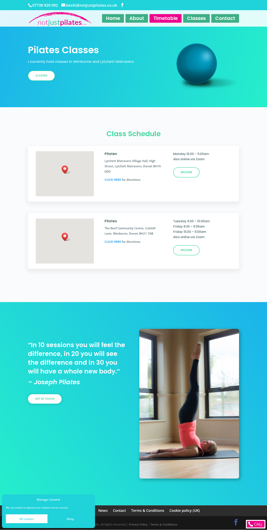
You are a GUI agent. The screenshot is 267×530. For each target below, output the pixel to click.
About (136, 18)
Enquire (186, 172)
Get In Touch (45, 399)
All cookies (26, 519)
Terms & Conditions (147, 510)
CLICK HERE (113, 180)
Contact (225, 18)
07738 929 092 (45, 5)
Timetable (165, 18)
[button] (66, 169)
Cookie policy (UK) (184, 510)
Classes (196, 18)
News (103, 510)
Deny (70, 519)
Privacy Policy (138, 524)
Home (113, 18)
